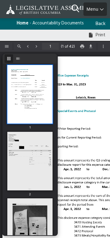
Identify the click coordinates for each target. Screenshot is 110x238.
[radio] (9, 58)
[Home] (24, 9)
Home (22, 23)
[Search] (77, 9)
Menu (93, 9)
